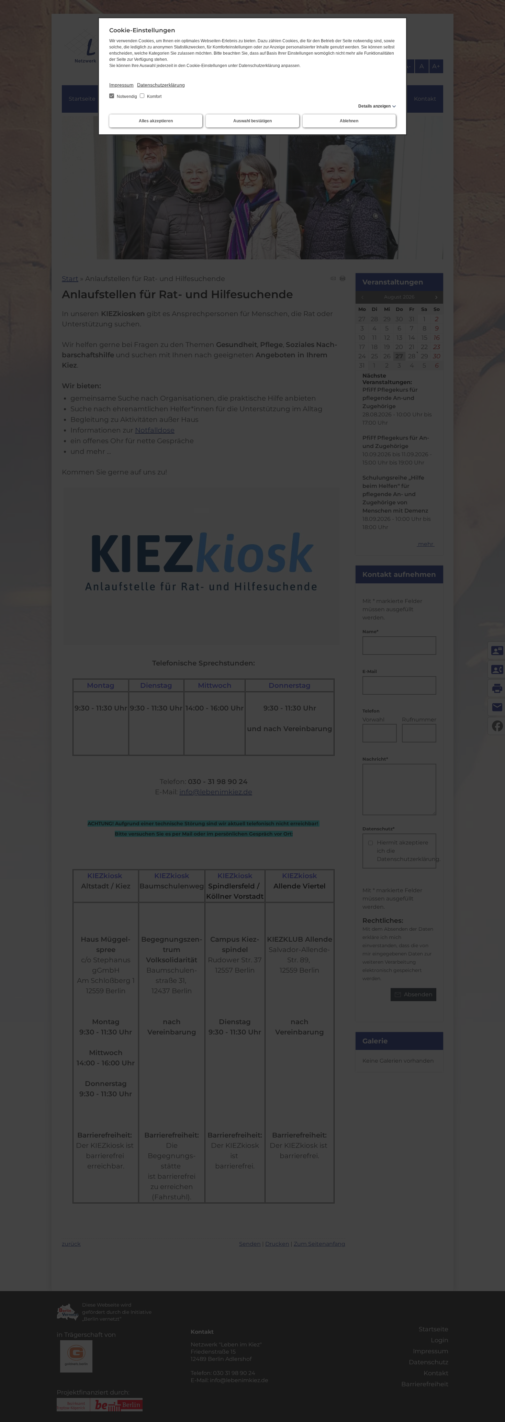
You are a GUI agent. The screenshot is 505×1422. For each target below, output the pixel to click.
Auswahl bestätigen (252, 121)
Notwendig (127, 96)
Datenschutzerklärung (161, 85)
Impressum (121, 85)
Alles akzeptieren (156, 121)
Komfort (153, 96)
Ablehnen (349, 121)
